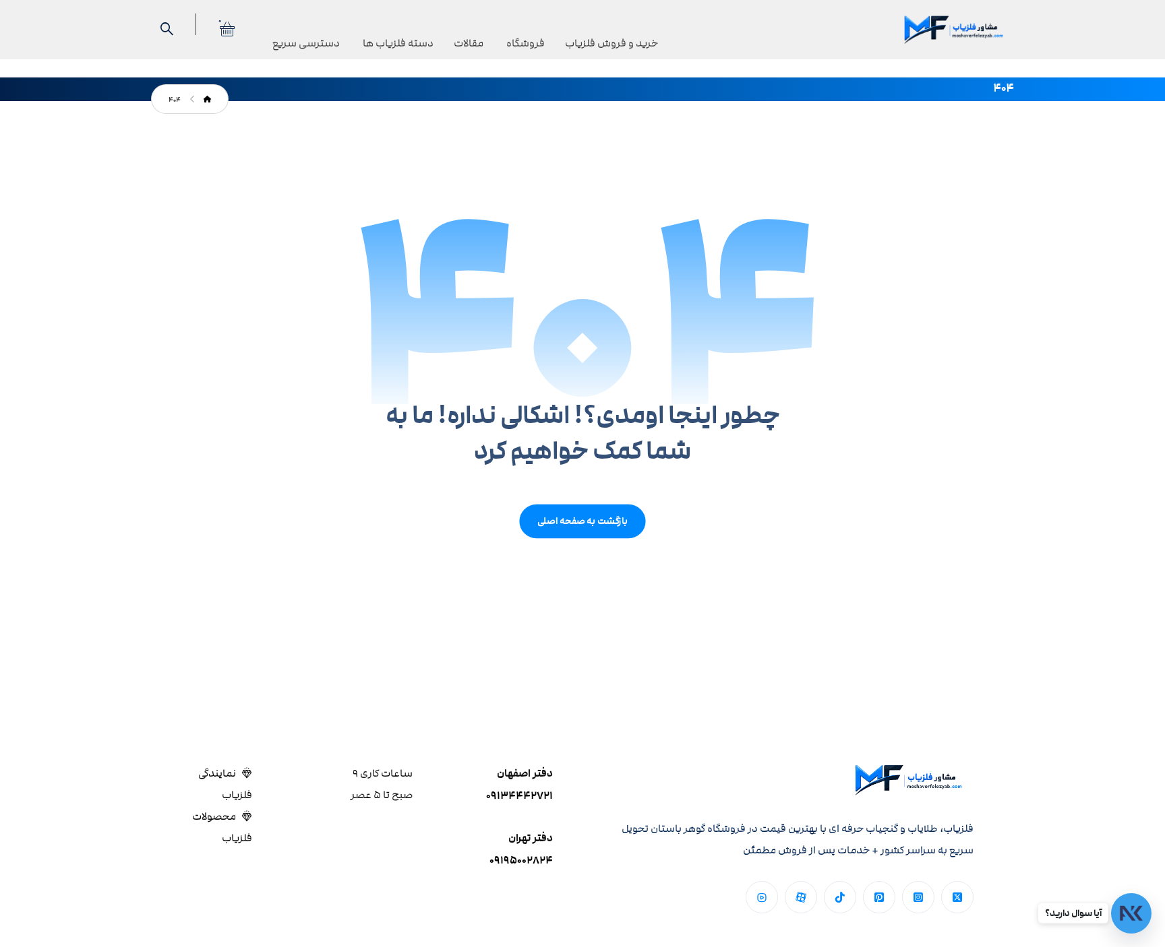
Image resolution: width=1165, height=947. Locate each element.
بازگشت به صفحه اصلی (582, 521)
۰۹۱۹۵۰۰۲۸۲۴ (521, 860)
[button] (957, 897)
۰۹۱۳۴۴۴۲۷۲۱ (519, 796)
